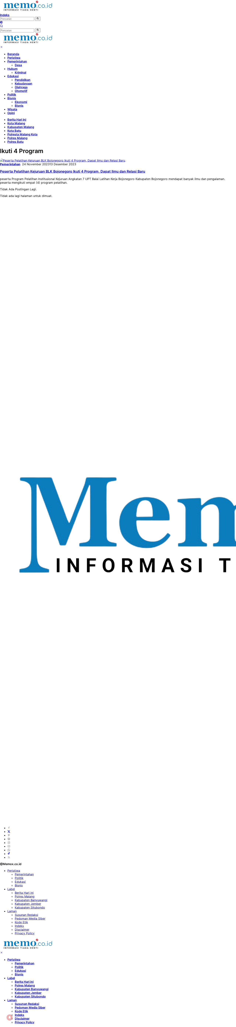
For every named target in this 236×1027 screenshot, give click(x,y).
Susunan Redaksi (26, 915)
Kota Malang (16, 123)
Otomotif (21, 91)
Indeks (4, 15)
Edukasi (13, 76)
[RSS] (8, 857)
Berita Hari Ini (16, 119)
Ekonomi (21, 102)
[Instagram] (8, 842)
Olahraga (21, 87)
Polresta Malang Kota (22, 134)
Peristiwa (13, 58)
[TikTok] (8, 853)
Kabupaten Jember (28, 904)
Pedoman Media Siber (30, 918)
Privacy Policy (24, 933)
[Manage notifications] (10, 1017)
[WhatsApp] (8, 850)
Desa (18, 65)
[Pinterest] (8, 835)
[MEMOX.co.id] (27, 11)
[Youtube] (8, 846)
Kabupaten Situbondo (30, 907)
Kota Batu (14, 130)
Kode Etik (21, 922)
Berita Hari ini (24, 893)
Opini (11, 113)
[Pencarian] (1, 26)
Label (11, 889)
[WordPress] (8, 839)
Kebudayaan (23, 83)
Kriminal (20, 72)
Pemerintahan (17, 61)
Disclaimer (22, 929)
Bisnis (11, 98)
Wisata (12, 109)
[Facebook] (8, 828)
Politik (11, 94)
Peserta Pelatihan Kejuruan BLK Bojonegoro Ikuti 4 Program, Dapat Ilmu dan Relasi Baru (72, 171)
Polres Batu (15, 142)
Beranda (13, 54)
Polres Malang (17, 138)
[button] (37, 19)
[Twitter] (8, 831)
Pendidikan (22, 80)
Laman (12, 911)
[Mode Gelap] (1, 23)
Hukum (12, 69)
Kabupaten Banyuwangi (31, 900)
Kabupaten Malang (20, 127)
